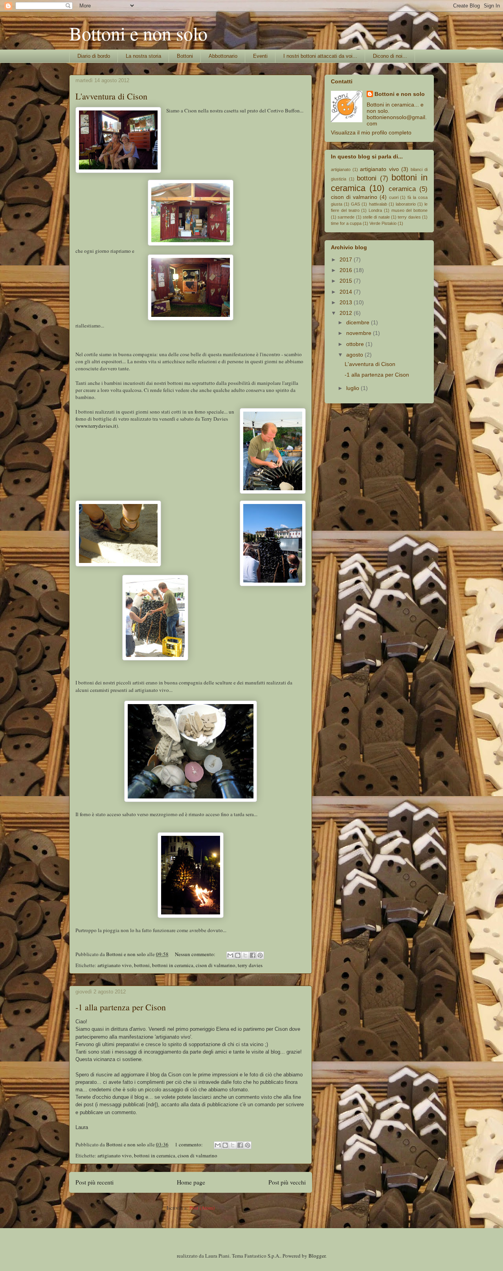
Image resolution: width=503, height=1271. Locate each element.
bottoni (142, 965)
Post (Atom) (202, 1207)
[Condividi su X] (245, 955)
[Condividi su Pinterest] (260, 955)
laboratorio (406, 204)
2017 (347, 259)
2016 (347, 270)
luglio (353, 388)
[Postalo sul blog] (238, 955)
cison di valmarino (215, 965)
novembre (359, 333)
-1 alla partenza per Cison (120, 1007)
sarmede (346, 217)
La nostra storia (143, 56)
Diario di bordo (93, 56)
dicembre (358, 322)
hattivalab (378, 204)
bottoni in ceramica (172, 965)
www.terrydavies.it (96, 425)
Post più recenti (94, 1182)
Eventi (260, 56)
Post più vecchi (287, 1182)
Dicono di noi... (390, 56)
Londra (375, 210)
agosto (355, 354)
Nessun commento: (196, 954)
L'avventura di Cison (111, 96)
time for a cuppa (346, 223)
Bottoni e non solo (138, 33)
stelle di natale (376, 217)
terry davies (250, 965)
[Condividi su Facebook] (253, 955)
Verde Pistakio (383, 223)
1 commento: (189, 1144)
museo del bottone (409, 210)
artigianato (341, 169)
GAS (355, 204)
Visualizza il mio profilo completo (371, 132)
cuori (393, 197)
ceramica (402, 189)
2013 (347, 302)
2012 (347, 313)
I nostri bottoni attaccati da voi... (320, 56)
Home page (191, 1182)
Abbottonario (223, 56)
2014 (347, 292)
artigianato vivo (114, 965)
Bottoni (185, 56)
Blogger (316, 1255)
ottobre (355, 344)
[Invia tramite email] (230, 955)
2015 (347, 281)
